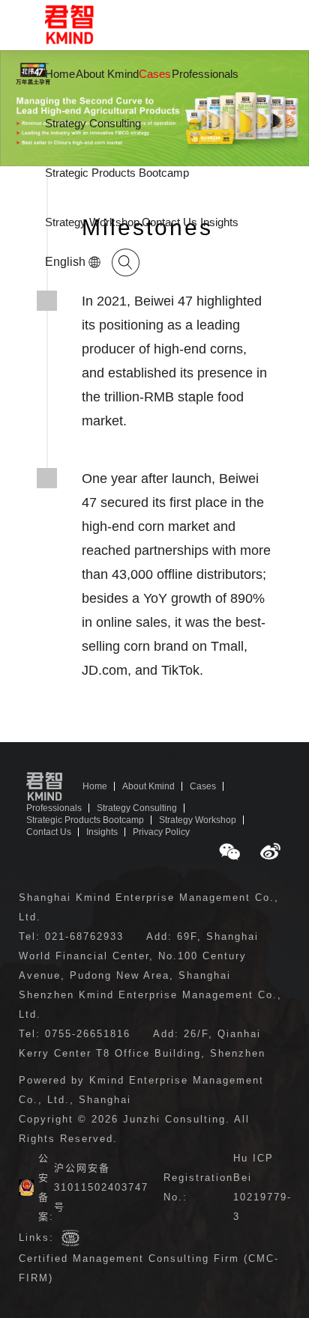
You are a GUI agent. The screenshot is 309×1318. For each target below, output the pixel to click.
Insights (219, 222)
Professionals (205, 73)
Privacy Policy (161, 832)
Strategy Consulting (93, 123)
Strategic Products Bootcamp (117, 172)
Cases (155, 73)
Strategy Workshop (92, 222)
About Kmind (107, 73)
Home (60, 73)
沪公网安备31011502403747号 (101, 1187)
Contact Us (169, 222)
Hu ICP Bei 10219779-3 (262, 1187)
